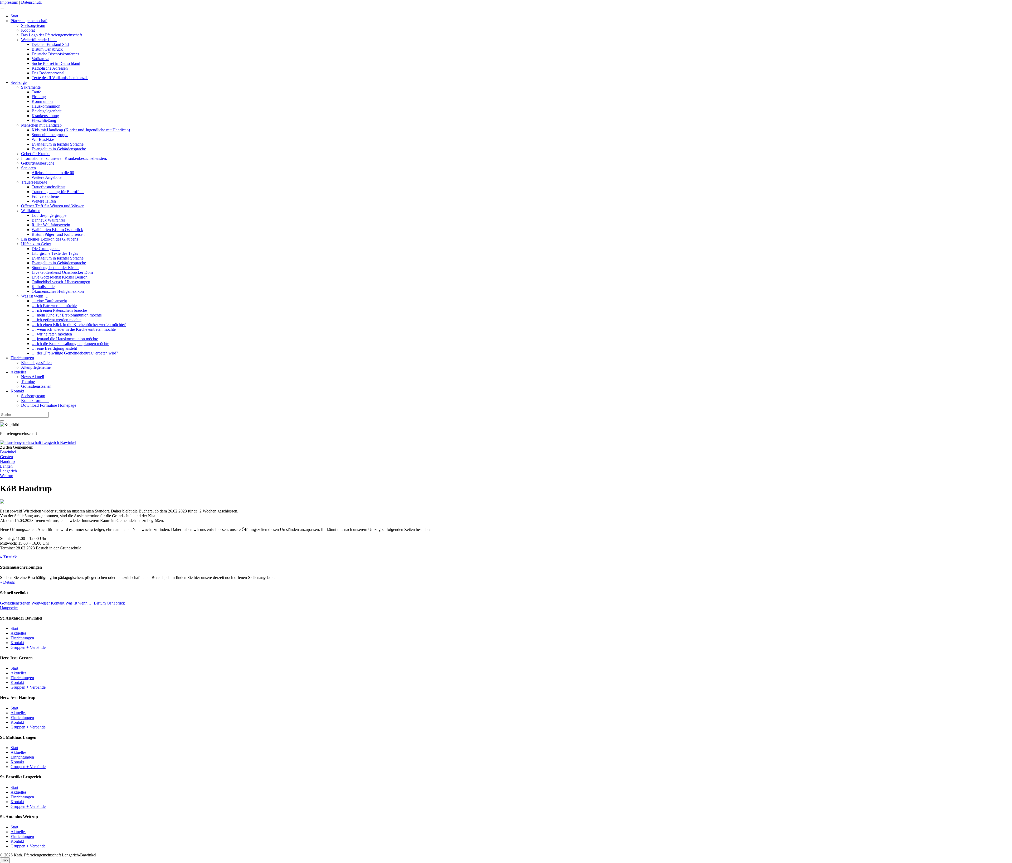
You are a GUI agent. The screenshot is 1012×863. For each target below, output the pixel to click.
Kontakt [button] (57, 603)
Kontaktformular (35, 400)
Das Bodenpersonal (48, 73)
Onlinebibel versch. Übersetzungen (61, 282)
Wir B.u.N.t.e (43, 139)
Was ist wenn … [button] (79, 603)
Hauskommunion (46, 106)
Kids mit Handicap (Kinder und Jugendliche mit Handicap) (81, 130)
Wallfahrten (30, 210)
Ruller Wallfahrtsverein (51, 225)
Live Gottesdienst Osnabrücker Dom (62, 272)
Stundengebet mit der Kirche (55, 267)
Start (14, 16)
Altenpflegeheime (36, 367)
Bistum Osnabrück (47, 49)
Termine (28, 381)
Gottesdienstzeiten (36, 386)
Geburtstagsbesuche (37, 163)
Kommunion (42, 101)
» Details (7, 582)
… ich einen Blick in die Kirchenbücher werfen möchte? (79, 324)
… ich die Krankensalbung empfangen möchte (70, 343)
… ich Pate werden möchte (54, 305)
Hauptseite (9, 608)
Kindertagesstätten (36, 362)
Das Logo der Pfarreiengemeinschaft (51, 35)
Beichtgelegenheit (46, 111)
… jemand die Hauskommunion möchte (65, 339)
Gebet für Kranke (35, 153)
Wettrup (6, 475)
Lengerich (8, 471)
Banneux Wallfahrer (48, 220)
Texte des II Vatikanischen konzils (60, 77)
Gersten (6, 456)
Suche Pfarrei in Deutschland (56, 63)
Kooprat (28, 30)
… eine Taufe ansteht (49, 301)
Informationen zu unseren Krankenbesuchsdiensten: (64, 158)
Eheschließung (44, 120)
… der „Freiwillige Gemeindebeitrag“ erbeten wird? (75, 353)
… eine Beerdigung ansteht (54, 348)
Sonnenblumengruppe (50, 134)
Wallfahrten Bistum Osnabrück (57, 229)
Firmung (39, 96)
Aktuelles (18, 372)
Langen (6, 466)
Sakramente (31, 87)
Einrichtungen (22, 358)
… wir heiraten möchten (52, 334)
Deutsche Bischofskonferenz (55, 54)
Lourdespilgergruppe (49, 215)
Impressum (9, 2)
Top (5, 860)
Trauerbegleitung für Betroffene (58, 191)
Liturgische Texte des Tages (55, 253)
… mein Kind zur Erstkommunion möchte (67, 315)
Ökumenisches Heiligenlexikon (58, 291)
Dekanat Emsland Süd (50, 44)
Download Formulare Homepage (48, 405)
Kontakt (17, 391)
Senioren (28, 168)
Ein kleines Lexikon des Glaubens (49, 239)
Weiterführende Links (39, 39)
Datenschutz (31, 2)
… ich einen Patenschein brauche (59, 310)
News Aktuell (32, 377)
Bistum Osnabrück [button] (109, 603)
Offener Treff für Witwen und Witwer (52, 206)
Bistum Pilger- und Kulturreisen (58, 234)
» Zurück (8, 557)
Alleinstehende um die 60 (53, 172)
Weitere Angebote (46, 177)
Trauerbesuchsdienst (48, 187)
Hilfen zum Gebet (36, 244)
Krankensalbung (45, 115)
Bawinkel (8, 452)
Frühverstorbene (45, 196)
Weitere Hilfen (44, 201)
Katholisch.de (43, 286)
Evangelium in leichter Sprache (58, 144)
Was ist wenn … (34, 296)
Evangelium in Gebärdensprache (59, 149)
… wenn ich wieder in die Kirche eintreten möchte (74, 329)
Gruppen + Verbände (28, 647)
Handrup (7, 461)
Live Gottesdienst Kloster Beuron (59, 277)
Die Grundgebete (46, 248)
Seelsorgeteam (33, 25)
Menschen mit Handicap (41, 125)
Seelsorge (19, 82)
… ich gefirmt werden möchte (56, 320)
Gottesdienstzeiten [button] (15, 603)
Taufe (36, 92)
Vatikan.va (40, 58)
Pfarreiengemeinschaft (29, 20)
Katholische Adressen (50, 68)
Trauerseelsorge (34, 182)
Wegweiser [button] (40, 603)
